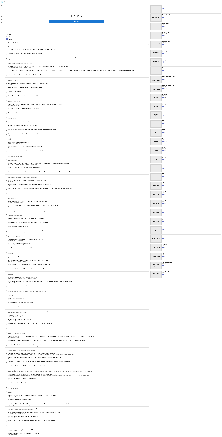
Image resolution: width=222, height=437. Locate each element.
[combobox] (113, 2)
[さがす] (2, 8)
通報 (17, 42)
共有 (13, 42)
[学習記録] (2, 13)
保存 (8, 42)
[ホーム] (2, 5)
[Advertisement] (185, 288)
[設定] (2, 22)
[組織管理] (2, 16)
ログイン (218, 1)
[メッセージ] (2, 19)
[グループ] (2, 11)
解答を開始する (77, 21)
